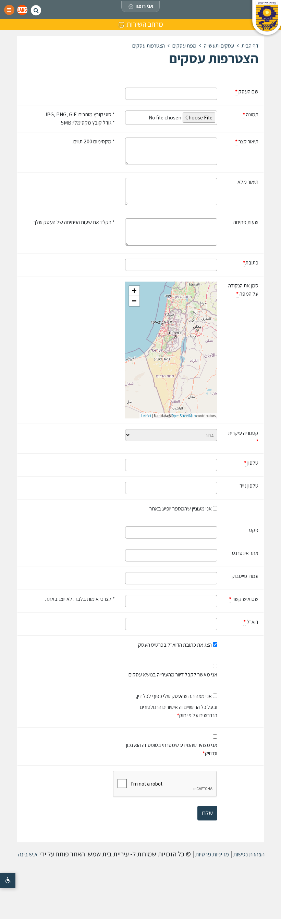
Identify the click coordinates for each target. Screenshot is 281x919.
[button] (22, 10)
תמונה (240, 114)
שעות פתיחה (245, 222)
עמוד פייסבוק (245, 576)
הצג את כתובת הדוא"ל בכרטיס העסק (175, 644)
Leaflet (146, 415)
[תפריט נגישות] (7, 880)
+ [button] (134, 290)
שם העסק (240, 91)
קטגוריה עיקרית (243, 437)
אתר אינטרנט (245, 553)
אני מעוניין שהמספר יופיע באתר (180, 508)
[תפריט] (9, 10)
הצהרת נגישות (248, 854)
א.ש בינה (27, 854)
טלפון (240, 462)
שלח (207, 812)
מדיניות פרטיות (211, 854)
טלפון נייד (249, 485)
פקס (253, 530)
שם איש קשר (240, 599)
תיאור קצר (240, 141)
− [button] (134, 301)
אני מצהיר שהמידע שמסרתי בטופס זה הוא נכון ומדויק (171, 749)
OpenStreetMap (184, 415)
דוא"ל (240, 621)
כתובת (240, 262)
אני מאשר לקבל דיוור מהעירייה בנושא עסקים (173, 674)
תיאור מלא (247, 181)
